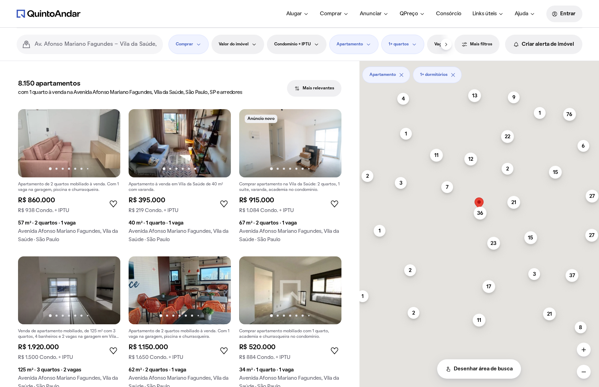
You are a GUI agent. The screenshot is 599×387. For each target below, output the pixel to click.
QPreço (409, 13)
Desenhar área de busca (483, 369)
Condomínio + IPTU (292, 44)
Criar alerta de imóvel (548, 44)
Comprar (331, 13)
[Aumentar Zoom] (584, 350)
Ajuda (521, 13)
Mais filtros (481, 44)
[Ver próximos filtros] (446, 44)
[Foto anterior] (30, 143)
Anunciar (371, 13)
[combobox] (96, 44)
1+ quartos (399, 44)
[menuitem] (297, 14)
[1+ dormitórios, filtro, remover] (453, 75)
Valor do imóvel (234, 44)
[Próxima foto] (108, 143)
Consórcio (448, 13)
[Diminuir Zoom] (584, 372)
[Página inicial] (48, 13)
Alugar (294, 13)
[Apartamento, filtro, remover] (401, 75)
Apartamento (350, 44)
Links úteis (484, 13)
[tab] (314, 88)
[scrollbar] (479, 72)
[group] (69, 178)
